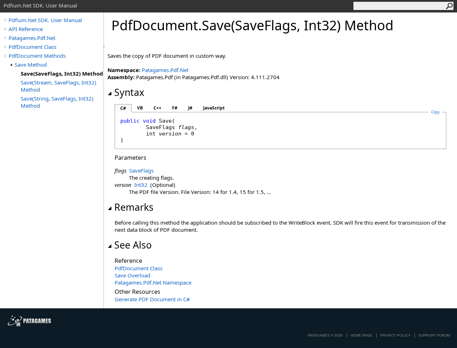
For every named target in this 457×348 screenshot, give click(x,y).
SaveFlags (141, 170)
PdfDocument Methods (37, 55)
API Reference (26, 28)
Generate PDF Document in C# (152, 299)
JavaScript (214, 108)
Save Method (31, 64)
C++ (157, 108)
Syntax (129, 92)
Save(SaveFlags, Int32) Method (62, 73)
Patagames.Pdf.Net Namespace (153, 282)
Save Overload (132, 275)
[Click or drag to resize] (104, 47)
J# (190, 108)
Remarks (134, 207)
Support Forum (434, 335)
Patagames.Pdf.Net (32, 37)
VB (140, 108)
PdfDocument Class (32, 46)
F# (174, 108)
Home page (361, 335)
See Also (133, 245)
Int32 (140, 184)
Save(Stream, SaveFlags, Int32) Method (58, 86)
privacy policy (395, 335)
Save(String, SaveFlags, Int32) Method (57, 102)
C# (123, 108)
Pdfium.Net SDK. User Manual (45, 20)
